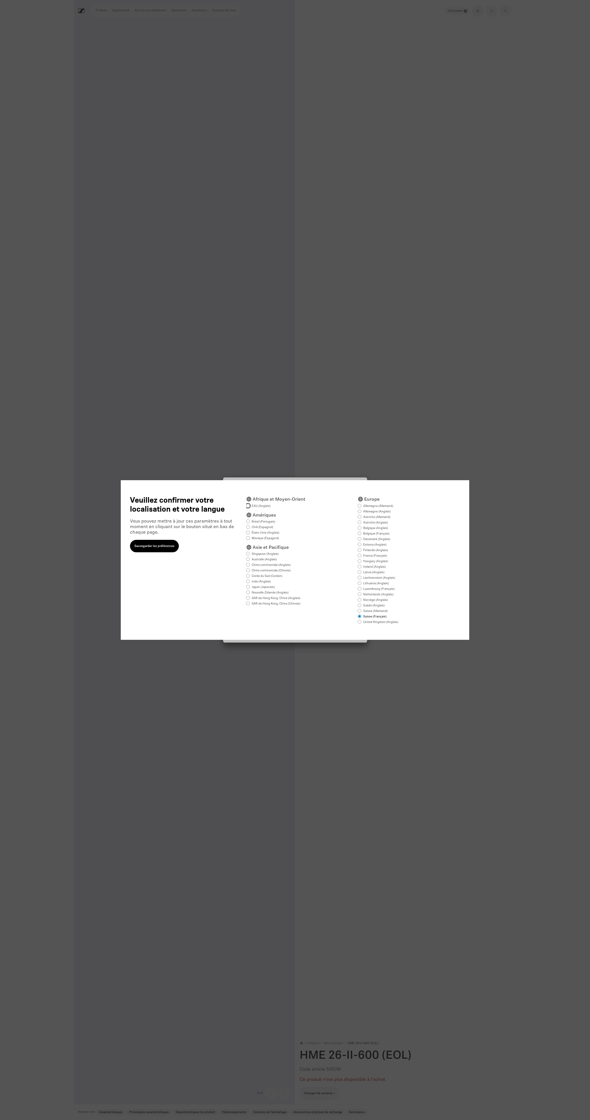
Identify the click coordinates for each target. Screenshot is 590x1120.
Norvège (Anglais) (375, 600)
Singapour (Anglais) (265, 554)
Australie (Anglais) (264, 559)
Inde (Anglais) (261, 581)
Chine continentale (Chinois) (271, 570)
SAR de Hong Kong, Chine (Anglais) (276, 598)
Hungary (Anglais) (375, 561)
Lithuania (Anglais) (376, 583)
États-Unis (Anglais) (265, 532)
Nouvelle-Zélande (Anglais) (270, 592)
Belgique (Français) (376, 533)
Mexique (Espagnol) (265, 538)
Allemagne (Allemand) (378, 506)
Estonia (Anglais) (374, 544)
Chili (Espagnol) (262, 527)
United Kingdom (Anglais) (380, 622)
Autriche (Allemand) (376, 517)
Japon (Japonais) (263, 587)
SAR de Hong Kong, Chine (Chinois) (276, 603)
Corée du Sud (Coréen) (267, 576)
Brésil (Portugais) (263, 521)
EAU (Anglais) (261, 506)
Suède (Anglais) (374, 605)
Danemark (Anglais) (376, 539)
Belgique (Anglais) (375, 528)
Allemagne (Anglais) (377, 511)
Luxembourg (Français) (379, 589)
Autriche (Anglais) (375, 522)
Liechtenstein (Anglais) (379, 577)
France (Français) (375, 555)
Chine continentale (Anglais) (271, 565)
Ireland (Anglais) (374, 566)
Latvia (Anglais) (373, 572)
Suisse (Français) (374, 616)
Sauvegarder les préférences (154, 546)
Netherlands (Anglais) (378, 594)
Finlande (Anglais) (375, 550)
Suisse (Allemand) (375, 611)
